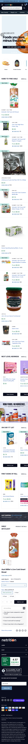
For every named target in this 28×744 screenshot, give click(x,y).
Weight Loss (14, 12)
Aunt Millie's (5, 579)
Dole (4, 377)
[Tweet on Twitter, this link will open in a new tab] (23, 630)
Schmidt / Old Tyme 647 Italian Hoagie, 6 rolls (18, 208)
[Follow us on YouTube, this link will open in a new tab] (11, 700)
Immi (4, 494)
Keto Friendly (4, 12)
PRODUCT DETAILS (21, 526)
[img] (4, 562)
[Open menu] (2, 4)
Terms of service (12, 718)
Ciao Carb (14, 122)
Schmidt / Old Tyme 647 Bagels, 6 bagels (18, 140)
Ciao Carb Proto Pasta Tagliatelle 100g (18, 342)
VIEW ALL (24, 79)
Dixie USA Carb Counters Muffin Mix (19, 193)
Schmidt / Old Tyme (6, 110)
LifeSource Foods (6, 178)
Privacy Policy (4, 718)
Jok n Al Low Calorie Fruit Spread (10, 316)
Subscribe (7, 688)
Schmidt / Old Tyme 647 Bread (10, 112)
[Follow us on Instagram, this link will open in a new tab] (5, 700)
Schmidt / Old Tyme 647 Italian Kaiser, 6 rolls (18, 276)
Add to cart (10, 465)
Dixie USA (14, 190)
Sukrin (13, 326)
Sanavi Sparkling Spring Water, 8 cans (12, 248)
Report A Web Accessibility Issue (13, 674)
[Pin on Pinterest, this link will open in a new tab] (20, 630)
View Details (10, 394)
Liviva (4, 447)
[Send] (24, 608)
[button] (22, 5)
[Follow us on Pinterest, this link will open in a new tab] (8, 700)
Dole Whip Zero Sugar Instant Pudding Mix (9, 379)
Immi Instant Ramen (8, 496)
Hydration (22, 12)
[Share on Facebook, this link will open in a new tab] (17, 630)
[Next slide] (26, 35)
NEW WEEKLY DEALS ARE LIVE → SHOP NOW (14, 1)
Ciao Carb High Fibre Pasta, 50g (18, 125)
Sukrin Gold (15, 328)
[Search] (24, 8)
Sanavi (3, 246)
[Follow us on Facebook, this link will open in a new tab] (2, 700)
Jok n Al (3, 314)
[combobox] (11, 8)
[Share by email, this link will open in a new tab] (25, 630)
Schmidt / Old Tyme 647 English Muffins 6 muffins (19, 261)
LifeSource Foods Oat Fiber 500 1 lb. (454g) (13, 180)
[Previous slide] (2, 35)
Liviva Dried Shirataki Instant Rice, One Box (9, 450)
